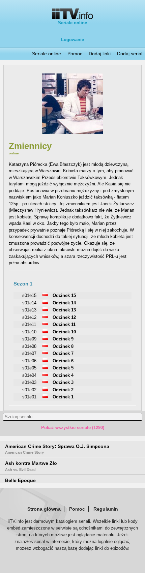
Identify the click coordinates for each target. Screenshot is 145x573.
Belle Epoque (20, 480)
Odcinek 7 (63, 353)
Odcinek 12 (64, 317)
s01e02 (29, 389)
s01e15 (29, 295)
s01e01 (29, 396)
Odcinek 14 (64, 302)
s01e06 (29, 360)
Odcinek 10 (64, 331)
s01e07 (29, 353)
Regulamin (105, 509)
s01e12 (29, 317)
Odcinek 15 (64, 295)
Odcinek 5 (63, 367)
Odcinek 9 (63, 338)
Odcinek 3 (63, 382)
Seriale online (72, 22)
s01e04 (29, 375)
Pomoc (74, 53)
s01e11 (29, 324)
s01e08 (29, 346)
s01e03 (29, 382)
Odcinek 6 (63, 360)
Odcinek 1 (63, 396)
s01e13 (29, 309)
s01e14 (29, 302)
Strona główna (44, 509)
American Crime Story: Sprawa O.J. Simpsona (57, 449)
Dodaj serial (129, 53)
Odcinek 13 (64, 309)
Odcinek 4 (63, 375)
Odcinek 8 (63, 346)
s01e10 (29, 331)
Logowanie (72, 39)
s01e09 (29, 338)
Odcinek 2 (63, 389)
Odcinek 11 (64, 324)
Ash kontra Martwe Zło (31, 465)
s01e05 (29, 367)
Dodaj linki (100, 53)
